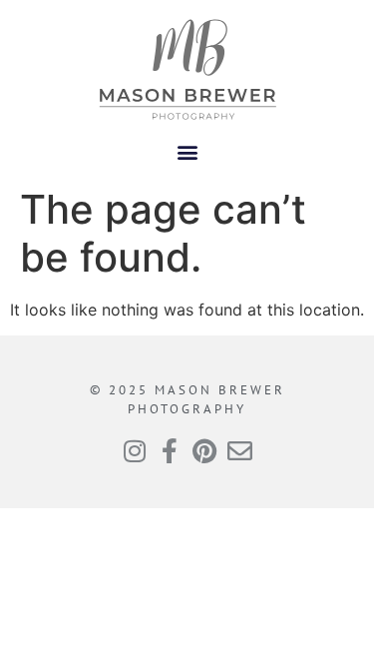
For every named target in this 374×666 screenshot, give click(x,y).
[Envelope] (239, 450)
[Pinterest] (204, 450)
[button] (187, 151)
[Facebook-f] (170, 450)
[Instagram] (135, 450)
